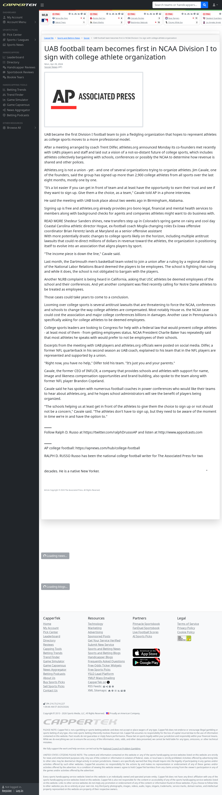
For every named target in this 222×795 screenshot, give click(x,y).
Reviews (48, 645)
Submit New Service (101, 645)
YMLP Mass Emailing (101, 678)
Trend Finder (15, 95)
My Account (15, 17)
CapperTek (49, 38)
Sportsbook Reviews (20, 72)
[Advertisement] (130, 510)
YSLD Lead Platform (101, 674)
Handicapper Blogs (100, 657)
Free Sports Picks (99, 669)
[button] (215, 4)
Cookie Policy (186, 632)
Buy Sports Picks (54, 682)
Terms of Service (188, 624)
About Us (49, 678)
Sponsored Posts (99, 636)
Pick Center (14, 35)
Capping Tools (52, 649)
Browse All (14, 128)
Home (47, 624)
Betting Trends (16, 90)
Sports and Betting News (68, 38)
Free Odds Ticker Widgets (105, 665)
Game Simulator (17, 100)
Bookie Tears (15, 77)
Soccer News (50, 67)
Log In (19, 790)
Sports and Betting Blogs (104, 653)
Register (7, 790)
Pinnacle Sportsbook (146, 624)
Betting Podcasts (18, 115)
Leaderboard (15, 57)
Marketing (95, 628)
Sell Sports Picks (54, 686)
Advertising (95, 632)
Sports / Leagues (18, 40)
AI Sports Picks (142, 636)
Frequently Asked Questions (106, 661)
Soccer (87, 38)
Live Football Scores (146, 632)
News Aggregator (18, 110)
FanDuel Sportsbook (146, 628)
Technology (95, 624)
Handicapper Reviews (21, 67)
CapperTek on (97, 682)
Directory (13, 62)
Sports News (15, 45)
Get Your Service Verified (104, 640)
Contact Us (50, 690)
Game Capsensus (18, 105)
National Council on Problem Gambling (121, 748)
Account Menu (16, 22)
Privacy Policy (186, 628)
